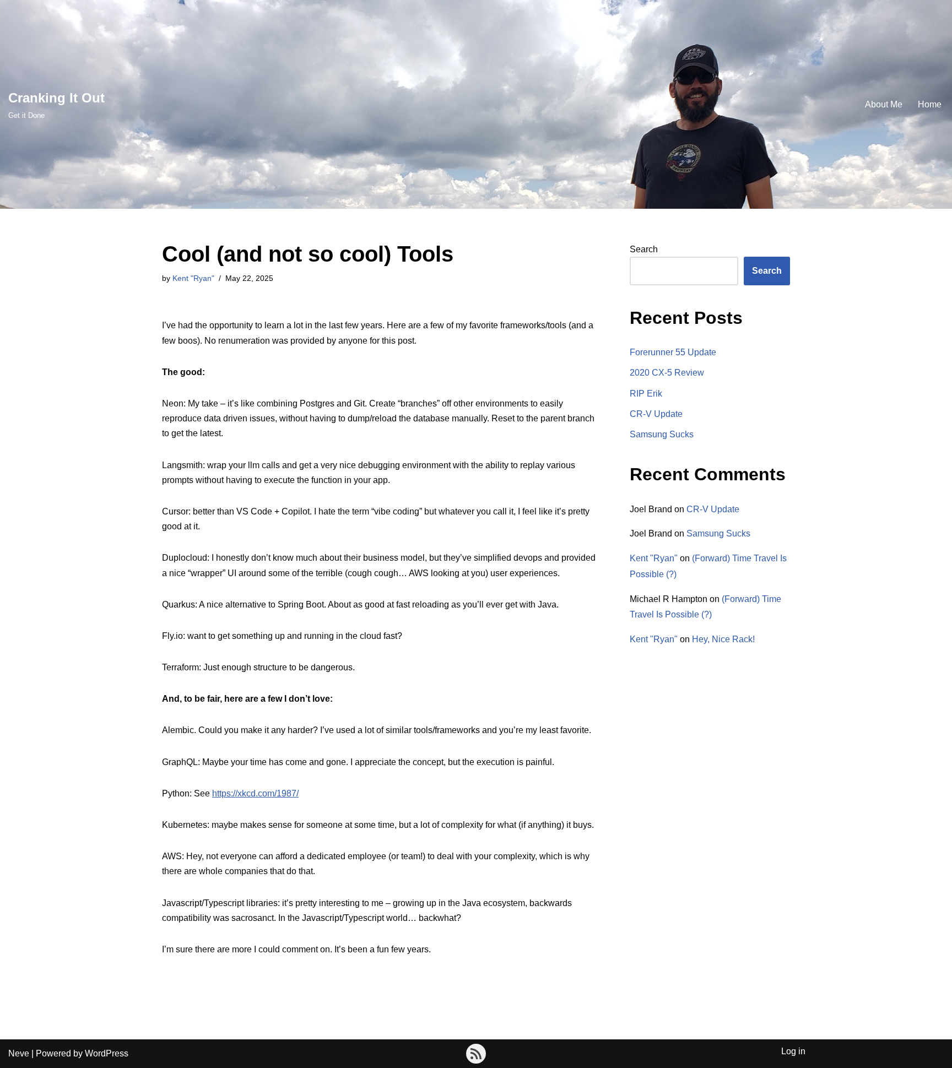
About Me (883, 104)
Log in (793, 1051)
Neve (18, 1053)
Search (644, 249)
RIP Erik (646, 393)
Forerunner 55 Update (673, 352)
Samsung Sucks (662, 434)
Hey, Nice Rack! (723, 639)
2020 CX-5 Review (667, 372)
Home (930, 104)
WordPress (106, 1053)
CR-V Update (656, 414)
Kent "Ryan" (193, 278)
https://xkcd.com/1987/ (255, 793)
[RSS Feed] (476, 1054)
